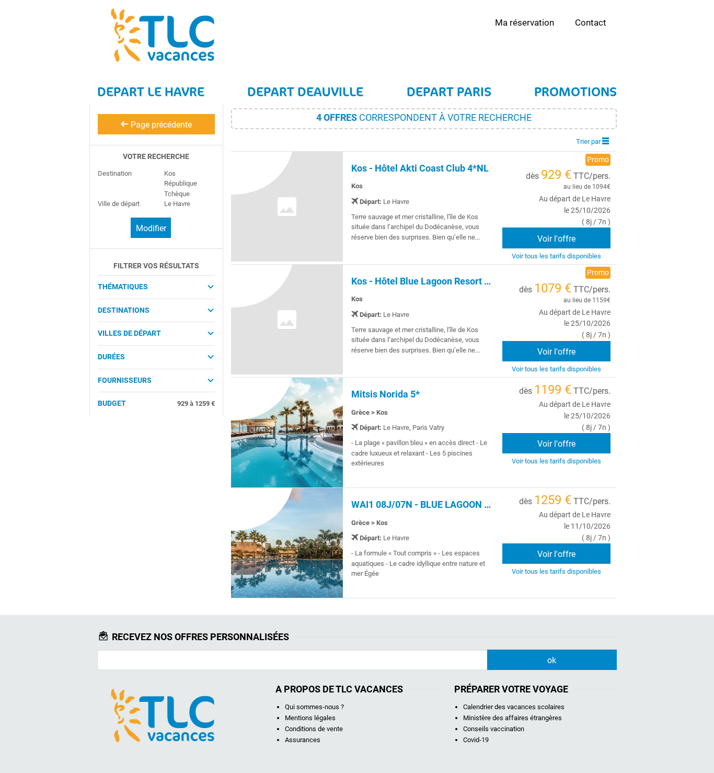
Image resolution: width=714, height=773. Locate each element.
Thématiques (123, 286)
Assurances (302, 740)
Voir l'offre (556, 239)
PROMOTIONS (575, 91)
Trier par (589, 141)
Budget (112, 403)
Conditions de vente (314, 729)
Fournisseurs (125, 380)
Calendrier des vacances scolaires (514, 707)
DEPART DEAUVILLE (305, 91)
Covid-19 (476, 740)
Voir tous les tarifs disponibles (556, 256)
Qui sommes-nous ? (314, 707)
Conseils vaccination (493, 729)
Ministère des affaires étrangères (512, 718)
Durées (111, 357)
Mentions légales (310, 718)
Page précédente (160, 125)
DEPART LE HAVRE (150, 91)
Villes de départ (129, 333)
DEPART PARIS (449, 91)
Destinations (123, 310)
